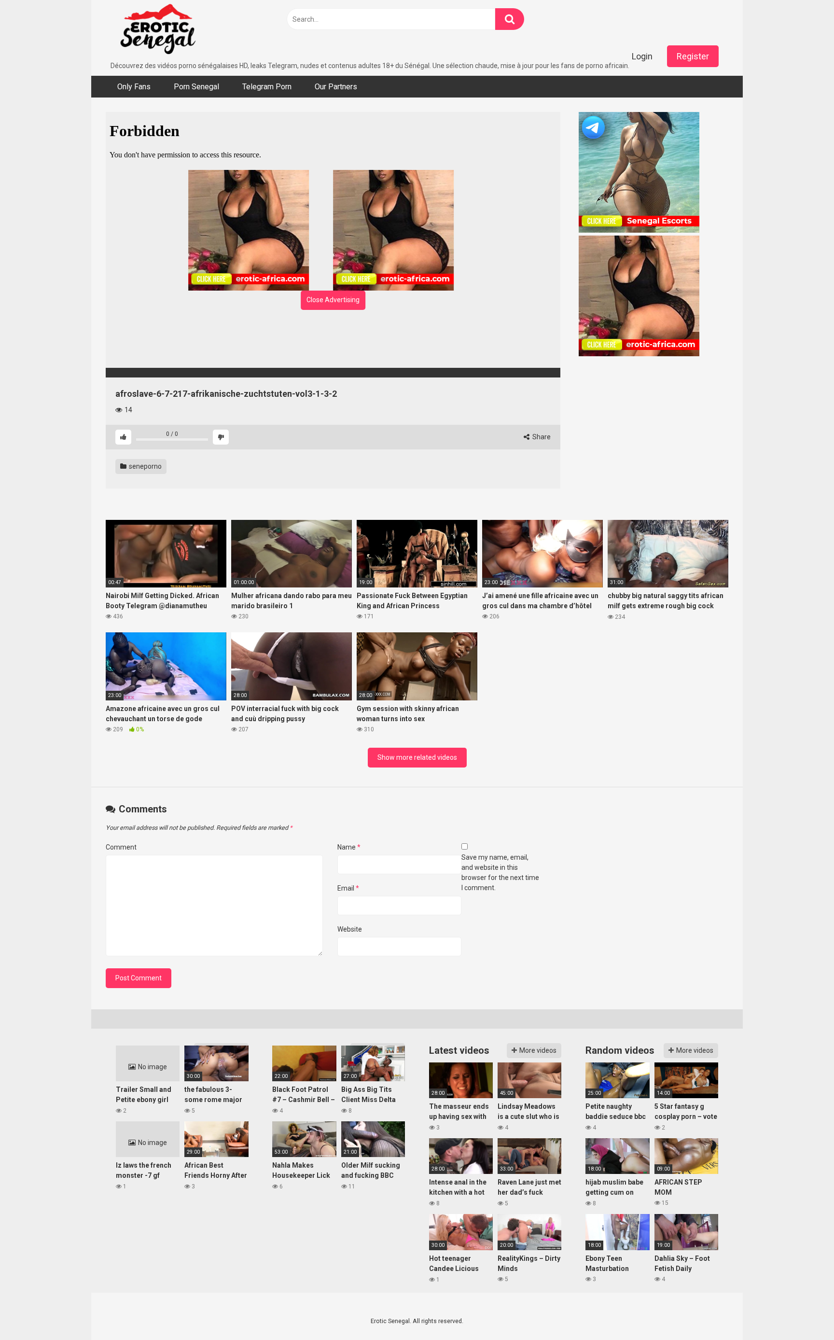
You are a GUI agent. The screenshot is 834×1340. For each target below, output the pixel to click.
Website (349, 929)
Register (693, 56)
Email (348, 888)
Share (541, 437)
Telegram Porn (267, 86)
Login (642, 56)
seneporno (144, 466)
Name (349, 847)
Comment (121, 847)
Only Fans (134, 86)
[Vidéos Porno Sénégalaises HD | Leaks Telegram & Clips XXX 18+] (158, 30)
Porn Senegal (196, 86)
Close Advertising (333, 300)
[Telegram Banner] (653, 174)
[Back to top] (802, 1311)
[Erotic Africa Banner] (260, 230)
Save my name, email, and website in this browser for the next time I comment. (500, 872)
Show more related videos (417, 757)
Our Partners (336, 86)
